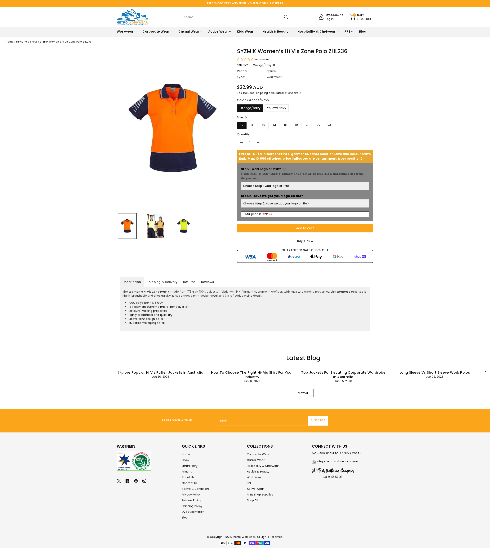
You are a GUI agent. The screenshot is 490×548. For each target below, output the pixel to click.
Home (10, 41)
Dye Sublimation (193, 512)
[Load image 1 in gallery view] (127, 226)
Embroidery (190, 466)
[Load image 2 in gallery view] (155, 226)
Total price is (257, 214)
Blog (185, 517)
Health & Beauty (258, 471)
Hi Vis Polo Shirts (26, 41)
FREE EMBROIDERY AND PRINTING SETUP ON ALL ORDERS (245, 3)
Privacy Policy (191, 494)
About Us (188, 477)
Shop (185, 460)
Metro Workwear (244, 537)
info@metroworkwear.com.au (337, 461)
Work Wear (254, 477)
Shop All (252, 500)
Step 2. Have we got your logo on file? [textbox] (272, 196)
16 (285, 125)
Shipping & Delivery (162, 282)
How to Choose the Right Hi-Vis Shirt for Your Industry (252, 374)
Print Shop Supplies (260, 494)
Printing (187, 471)
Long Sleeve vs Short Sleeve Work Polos (435, 372)
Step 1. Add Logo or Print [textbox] (305, 173)
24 (329, 125)
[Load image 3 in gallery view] (184, 226)
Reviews (207, 282)
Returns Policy (191, 500)
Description (131, 282)
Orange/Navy (250, 108)
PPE (249, 483)
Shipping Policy (192, 506)
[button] (360, 17)
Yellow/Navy (276, 108)
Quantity (243, 134)
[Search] (286, 17)
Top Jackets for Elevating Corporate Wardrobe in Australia (343, 374)
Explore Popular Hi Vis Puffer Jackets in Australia (160, 372)
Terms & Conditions (195, 489)
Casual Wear (256, 460)
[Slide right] (486, 370)
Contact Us (190, 483)
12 (263, 125)
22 (318, 125)
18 (296, 125)
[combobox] (237, 17)
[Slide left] (121, 370)
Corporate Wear (258, 454)
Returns (189, 282)
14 (274, 125)
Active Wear (255, 489)
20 (308, 125)
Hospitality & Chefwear (263, 466)
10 (252, 125)
